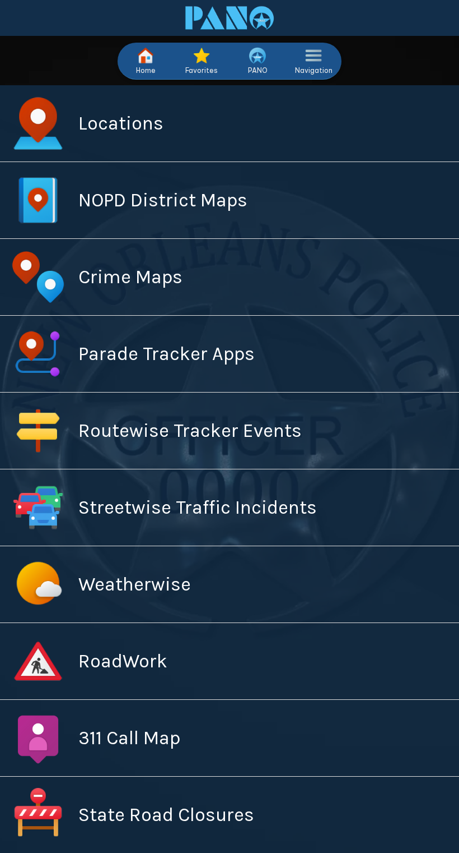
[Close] (18, 18)
